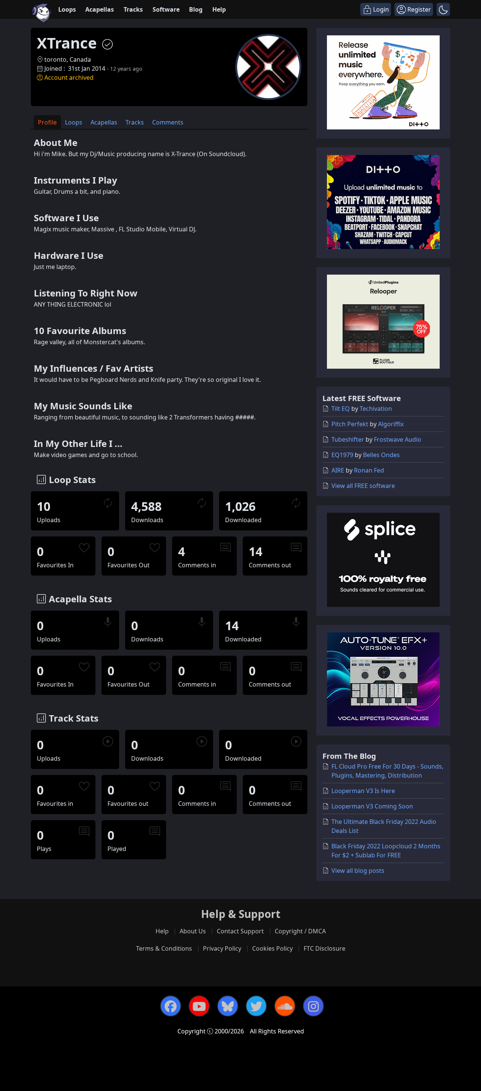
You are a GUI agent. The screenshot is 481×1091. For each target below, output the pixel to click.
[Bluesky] (227, 1006)
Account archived (69, 77)
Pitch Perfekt (349, 424)
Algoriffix (391, 424)
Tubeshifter (347, 439)
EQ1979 (342, 455)
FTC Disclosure (324, 948)
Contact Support (240, 931)
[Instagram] (313, 1006)
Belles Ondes (381, 455)
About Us (193, 931)
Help (219, 9)
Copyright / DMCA (300, 931)
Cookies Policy (272, 948)
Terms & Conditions (164, 948)
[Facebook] (170, 1006)
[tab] (47, 122)
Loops (67, 9)
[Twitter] (256, 1006)
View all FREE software (363, 486)
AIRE (337, 470)
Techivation (376, 408)
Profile (47, 122)
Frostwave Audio (397, 439)
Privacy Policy (222, 948)
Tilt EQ (340, 408)
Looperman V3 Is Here (363, 791)
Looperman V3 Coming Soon (372, 806)
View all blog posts (357, 870)
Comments (167, 122)
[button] (443, 9)
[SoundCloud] (284, 1006)
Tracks (133, 9)
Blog (196, 9)
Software (166, 9)
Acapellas (99, 9)
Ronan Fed (369, 470)
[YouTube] (199, 1006)
